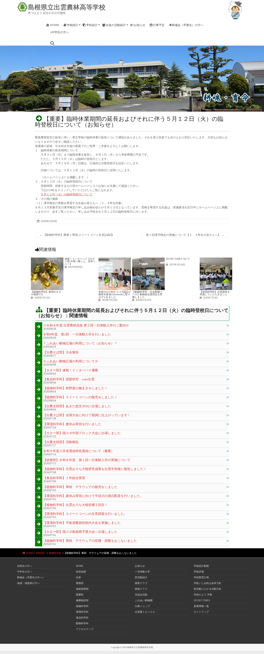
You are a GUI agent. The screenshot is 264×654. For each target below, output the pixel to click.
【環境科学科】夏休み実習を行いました (72, 424)
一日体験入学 (142, 571)
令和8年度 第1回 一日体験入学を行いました (77, 334)
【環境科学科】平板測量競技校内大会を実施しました (82, 523)
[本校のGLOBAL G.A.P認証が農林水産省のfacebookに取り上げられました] (114, 259)
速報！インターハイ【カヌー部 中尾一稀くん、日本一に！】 (80, 261)
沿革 (78, 577)
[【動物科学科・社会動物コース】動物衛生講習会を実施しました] (148, 259)
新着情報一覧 (201, 606)
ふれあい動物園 (143, 600)
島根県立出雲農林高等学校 (66, 7)
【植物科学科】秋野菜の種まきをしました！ (75, 388)
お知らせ (139, 25)
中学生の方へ (24, 571)
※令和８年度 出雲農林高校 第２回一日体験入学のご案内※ (86, 325)
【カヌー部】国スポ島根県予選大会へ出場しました (80, 532)
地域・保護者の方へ (28, 583)
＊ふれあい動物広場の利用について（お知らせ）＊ (80, 343)
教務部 (80, 583)
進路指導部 (82, 589)
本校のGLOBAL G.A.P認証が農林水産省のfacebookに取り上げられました (114, 294)
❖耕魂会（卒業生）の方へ (186, 25)
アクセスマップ (85, 629)
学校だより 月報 (203, 594)
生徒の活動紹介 (116, 25)
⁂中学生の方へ (59, 32)
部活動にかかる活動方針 (207, 589)
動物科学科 (82, 623)
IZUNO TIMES (202, 600)
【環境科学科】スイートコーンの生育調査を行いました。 (85, 514)
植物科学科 (55, 553)
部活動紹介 (141, 577)
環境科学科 (82, 612)
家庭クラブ (141, 589)
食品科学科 (82, 617)
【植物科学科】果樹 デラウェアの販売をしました (80, 487)
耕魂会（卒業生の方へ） (31, 577)
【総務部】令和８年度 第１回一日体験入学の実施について (86, 460)
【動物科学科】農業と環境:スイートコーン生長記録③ (76, 234)
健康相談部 (82, 600)
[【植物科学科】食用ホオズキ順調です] (47, 259)
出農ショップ (142, 606)
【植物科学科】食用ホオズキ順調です (46, 293)
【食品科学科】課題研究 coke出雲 (68, 379)
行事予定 (159, 25)
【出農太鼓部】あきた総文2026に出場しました (77, 406)
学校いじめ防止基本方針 (207, 583)
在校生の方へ (24, 566)
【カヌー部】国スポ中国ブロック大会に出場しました (82, 433)
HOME (54, 25)
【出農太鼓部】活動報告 (61, 442)
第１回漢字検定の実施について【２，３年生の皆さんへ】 (185, 234)
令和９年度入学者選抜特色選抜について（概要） (78, 451)
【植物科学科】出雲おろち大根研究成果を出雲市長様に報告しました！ (95, 469)
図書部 (80, 594)
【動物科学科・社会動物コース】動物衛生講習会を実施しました (147, 294)
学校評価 (199, 571)
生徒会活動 (141, 594)
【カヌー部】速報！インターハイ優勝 (70, 370)
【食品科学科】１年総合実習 (64, 478)
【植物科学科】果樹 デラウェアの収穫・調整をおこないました (90, 541)
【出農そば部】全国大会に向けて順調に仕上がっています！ (86, 415)
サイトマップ (201, 612)
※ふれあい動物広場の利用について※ (70, 361)
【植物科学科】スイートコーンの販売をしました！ (80, 397)
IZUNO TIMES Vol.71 (178, 258)
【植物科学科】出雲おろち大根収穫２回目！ (75, 505)
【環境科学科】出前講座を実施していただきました (215, 293)
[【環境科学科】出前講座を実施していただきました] (216, 259)
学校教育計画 (201, 577)
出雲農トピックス (145, 612)
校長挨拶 (81, 571)
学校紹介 (72, 25)
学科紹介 (92, 25)
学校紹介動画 (201, 566)
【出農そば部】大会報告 (61, 352)
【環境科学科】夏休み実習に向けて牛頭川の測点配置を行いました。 (93, 496)
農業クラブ (141, 583)
